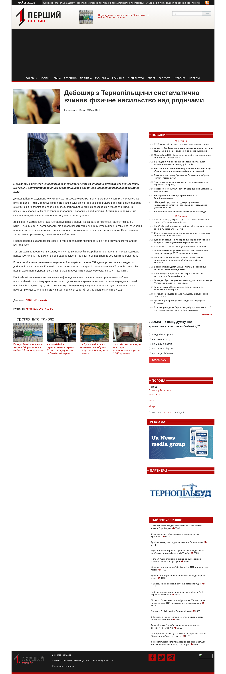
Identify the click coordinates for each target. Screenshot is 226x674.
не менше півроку (163, 348)
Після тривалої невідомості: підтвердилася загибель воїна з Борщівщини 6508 (177, 526)
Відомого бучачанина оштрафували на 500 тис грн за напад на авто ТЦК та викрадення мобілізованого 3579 (178, 603)
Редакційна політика (63, 666)
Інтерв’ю (194, 78)
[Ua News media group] (180, 444)
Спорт (151, 78)
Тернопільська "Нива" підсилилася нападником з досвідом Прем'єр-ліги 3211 (175, 626)
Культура (179, 78)
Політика (86, 78)
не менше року (161, 339)
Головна (31, 78)
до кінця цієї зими (162, 353)
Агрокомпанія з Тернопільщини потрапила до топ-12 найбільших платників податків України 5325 (177, 551)
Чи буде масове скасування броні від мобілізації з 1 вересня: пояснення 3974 (177, 593)
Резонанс (70, 78)
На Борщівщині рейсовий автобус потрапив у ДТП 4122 (176, 585)
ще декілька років (162, 334)
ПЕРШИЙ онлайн (37, 300)
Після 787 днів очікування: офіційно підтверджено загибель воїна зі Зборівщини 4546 (176, 560)
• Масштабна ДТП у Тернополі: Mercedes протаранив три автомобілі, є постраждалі (86, 3)
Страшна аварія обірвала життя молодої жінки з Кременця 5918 (175, 535)
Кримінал (118, 78)
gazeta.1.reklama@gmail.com (97, 660)
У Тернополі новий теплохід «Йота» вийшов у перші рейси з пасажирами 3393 (177, 618)
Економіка (102, 78)
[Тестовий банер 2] (180, 493)
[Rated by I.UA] (206, 655)
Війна (57, 78)
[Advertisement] (113, 52)
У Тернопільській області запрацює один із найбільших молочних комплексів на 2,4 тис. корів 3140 (178, 643)
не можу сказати (162, 344)
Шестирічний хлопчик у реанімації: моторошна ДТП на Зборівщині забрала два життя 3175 (178, 634)
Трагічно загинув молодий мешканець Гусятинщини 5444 (177, 543)
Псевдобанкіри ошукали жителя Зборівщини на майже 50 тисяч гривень (123, 16)
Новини (45, 78)
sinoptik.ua (168, 412)
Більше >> (207, 314)
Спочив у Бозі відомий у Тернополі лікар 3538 (175, 611)
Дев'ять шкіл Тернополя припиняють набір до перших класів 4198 (178, 576)
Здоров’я (164, 78)
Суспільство (135, 78)
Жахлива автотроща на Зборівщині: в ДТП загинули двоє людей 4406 (179, 568)
